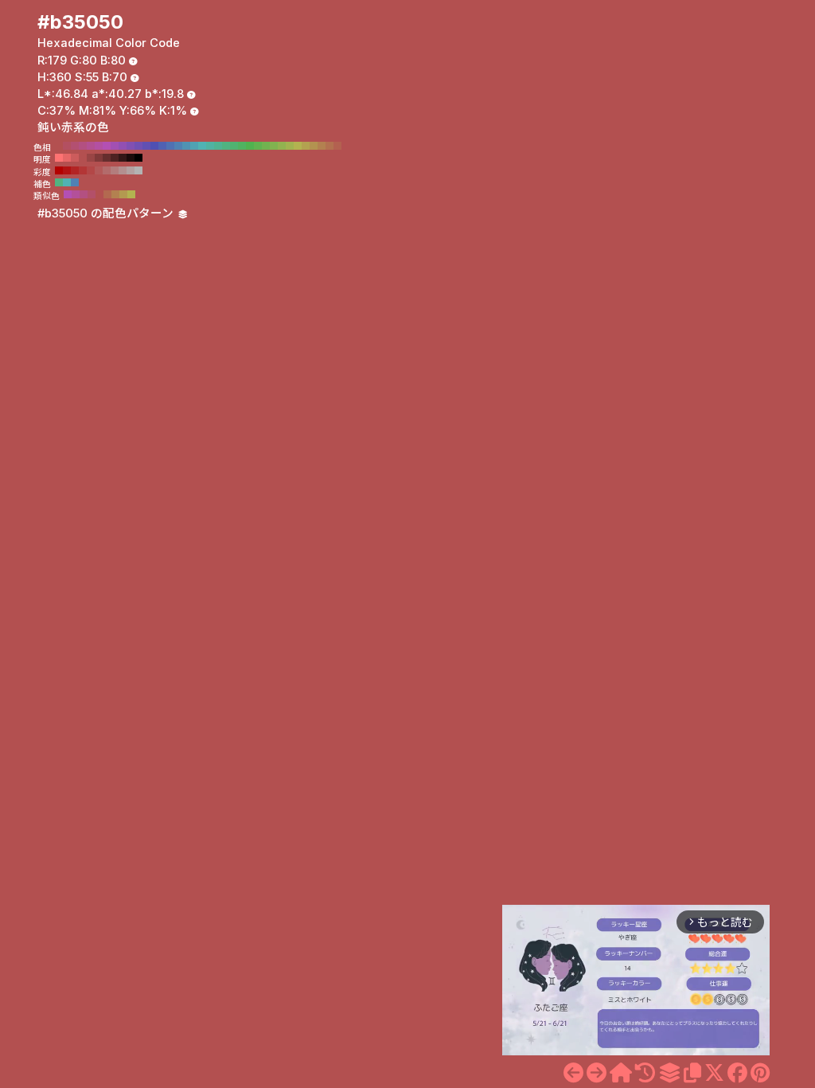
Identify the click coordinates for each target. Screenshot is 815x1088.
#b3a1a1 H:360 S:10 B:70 (131, 170)
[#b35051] (596, 1073)
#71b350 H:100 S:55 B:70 (266, 146)
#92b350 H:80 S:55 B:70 (282, 146)
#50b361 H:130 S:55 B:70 (242, 146)
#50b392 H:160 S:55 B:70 (218, 146)
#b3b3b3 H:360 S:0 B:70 (138, 170)
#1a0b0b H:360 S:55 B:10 (131, 158)
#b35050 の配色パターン (107, 213)
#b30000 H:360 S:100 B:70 (59, 170)
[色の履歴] (645, 1073)
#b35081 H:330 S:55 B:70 (83, 146)
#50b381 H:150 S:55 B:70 (226, 146)
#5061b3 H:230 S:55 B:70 (162, 146)
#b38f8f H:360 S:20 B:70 (123, 170)
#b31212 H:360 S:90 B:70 (67, 170)
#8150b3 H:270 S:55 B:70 (131, 146)
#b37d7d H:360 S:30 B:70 (115, 170)
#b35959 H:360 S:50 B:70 (99, 170)
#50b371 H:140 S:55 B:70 (234, 146)
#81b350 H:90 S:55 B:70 (274, 146)
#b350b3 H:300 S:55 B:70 (107, 146)
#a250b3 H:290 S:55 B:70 (115, 146)
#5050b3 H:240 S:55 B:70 (154, 146)
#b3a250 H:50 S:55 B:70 (306, 146)
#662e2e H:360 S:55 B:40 (107, 158)
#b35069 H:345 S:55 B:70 (92, 194)
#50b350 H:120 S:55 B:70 (250, 146)
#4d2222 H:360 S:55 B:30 (115, 158)
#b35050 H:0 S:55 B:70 (345, 146)
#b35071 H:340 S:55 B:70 (75, 146)
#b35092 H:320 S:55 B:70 (91, 146)
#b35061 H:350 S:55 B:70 (67, 146)
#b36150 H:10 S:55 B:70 (337, 146)
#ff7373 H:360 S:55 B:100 (59, 158)
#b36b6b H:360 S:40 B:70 (107, 170)
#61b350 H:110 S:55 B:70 (258, 146)
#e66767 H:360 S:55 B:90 (67, 158)
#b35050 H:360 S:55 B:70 (59, 146)
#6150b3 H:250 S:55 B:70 (146, 146)
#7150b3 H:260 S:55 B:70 (138, 146)
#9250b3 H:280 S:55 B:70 (123, 146)
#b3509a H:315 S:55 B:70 (76, 194)
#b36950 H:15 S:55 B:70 (107, 194)
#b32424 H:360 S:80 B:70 (75, 170)
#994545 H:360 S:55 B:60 (91, 158)
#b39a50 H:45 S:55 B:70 (123, 194)
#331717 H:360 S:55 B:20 (123, 158)
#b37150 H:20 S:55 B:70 (329, 146)
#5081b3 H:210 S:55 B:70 (178, 146)
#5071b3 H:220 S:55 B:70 (170, 146)
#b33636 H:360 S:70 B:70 (83, 170)
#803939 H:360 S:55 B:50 (99, 158)
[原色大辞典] (621, 1073)
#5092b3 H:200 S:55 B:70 (186, 146)
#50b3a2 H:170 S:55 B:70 (210, 146)
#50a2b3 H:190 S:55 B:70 (194, 146)
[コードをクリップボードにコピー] (692, 1073)
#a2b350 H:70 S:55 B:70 (290, 146)
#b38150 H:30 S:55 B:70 (322, 146)
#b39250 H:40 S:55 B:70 (314, 146)
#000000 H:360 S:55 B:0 (138, 158)
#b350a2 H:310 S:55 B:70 (99, 146)
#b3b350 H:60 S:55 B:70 (298, 146)
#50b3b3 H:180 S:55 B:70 (202, 146)
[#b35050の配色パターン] (669, 1073)
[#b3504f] (573, 1073)
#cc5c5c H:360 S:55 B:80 (75, 158)
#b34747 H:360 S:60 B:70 (91, 170)
